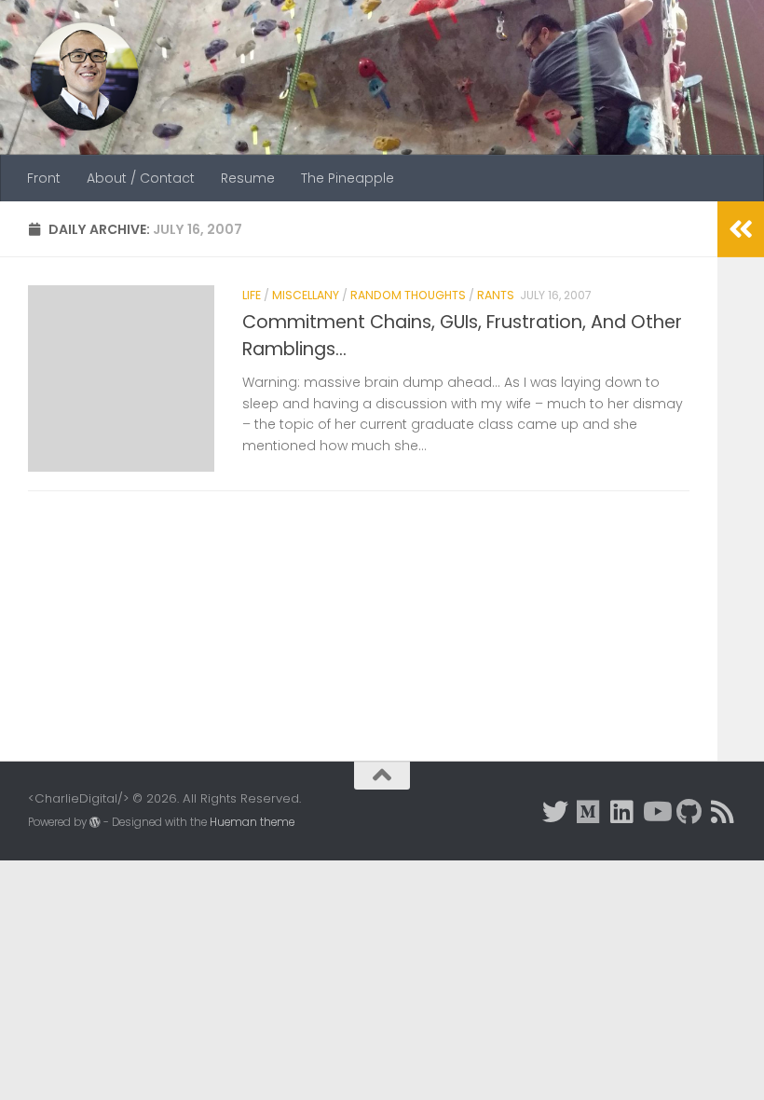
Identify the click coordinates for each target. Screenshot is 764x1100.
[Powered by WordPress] (95, 822)
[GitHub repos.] (689, 812)
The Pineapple (347, 178)
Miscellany (305, 295)
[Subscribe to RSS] (723, 812)
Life (251, 295)
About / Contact (141, 178)
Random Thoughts (408, 295)
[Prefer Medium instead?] (589, 812)
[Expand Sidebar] (740, 229)
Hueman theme (252, 822)
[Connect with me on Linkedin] (622, 812)
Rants (495, 295)
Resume (248, 178)
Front (44, 178)
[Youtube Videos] (656, 812)
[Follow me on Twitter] (555, 812)
